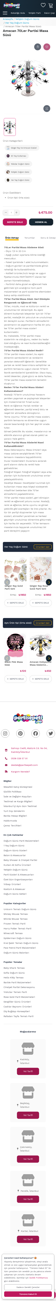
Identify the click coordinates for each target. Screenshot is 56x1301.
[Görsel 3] (16, 580)
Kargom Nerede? (20, 771)
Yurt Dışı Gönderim (14, 811)
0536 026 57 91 (19, 758)
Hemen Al (41, 222)
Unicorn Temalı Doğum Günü (20, 909)
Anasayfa (8, 19)
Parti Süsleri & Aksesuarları (19, 874)
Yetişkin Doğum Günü (27, 19)
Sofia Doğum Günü (14, 972)
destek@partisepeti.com (24, 765)
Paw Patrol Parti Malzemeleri (20, 947)
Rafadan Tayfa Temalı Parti (18, 1016)
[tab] (12, 237)
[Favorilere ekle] (46, 46)
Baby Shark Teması (14, 968)
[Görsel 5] (21, 580)
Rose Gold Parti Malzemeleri (19, 997)
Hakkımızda (10, 820)
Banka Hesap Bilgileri (15, 815)
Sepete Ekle (15, 222)
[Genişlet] (46, 108)
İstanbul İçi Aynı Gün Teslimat (20, 806)
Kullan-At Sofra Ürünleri (17, 865)
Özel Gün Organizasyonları (18, 879)
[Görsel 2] (14, 580)
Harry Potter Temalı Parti (17, 928)
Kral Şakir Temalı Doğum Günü (21, 943)
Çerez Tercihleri (12, 825)
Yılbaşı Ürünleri (12, 884)
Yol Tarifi (28, 1071)
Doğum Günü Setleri (15, 893)
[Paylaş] (37, 46)
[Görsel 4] (19, 580)
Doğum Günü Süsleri (15, 850)
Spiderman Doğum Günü (17, 938)
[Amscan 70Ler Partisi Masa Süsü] (10, 127)
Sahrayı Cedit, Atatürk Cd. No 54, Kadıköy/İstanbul (29, 750)
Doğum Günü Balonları (16, 952)
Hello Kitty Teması (14, 977)
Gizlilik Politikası (13, 791)
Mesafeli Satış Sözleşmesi (18, 787)
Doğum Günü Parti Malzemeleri (21, 840)
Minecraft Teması (13, 933)
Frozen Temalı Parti (14, 923)
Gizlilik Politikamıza (38, 1278)
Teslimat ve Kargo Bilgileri (18, 801)
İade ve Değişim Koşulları (18, 796)
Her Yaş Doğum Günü (17, 22)
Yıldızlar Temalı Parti (15, 992)
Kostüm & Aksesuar (14, 889)
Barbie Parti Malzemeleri (17, 982)
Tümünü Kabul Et (28, 1294)
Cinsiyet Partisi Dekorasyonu (19, 987)
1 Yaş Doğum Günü (14, 845)
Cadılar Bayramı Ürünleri (18, 1006)
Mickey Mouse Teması (16, 914)
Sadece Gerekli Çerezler (28, 1287)
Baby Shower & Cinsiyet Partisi (20, 860)
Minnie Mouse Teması (16, 919)
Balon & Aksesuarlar (15, 855)
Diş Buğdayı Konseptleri (17, 1011)
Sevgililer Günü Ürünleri (17, 1001)
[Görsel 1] (10, 580)
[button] (43, 547)
